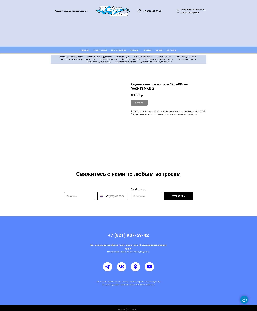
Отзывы (148, 50)
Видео (159, 50)
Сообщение (138, 189)
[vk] (121, 266)
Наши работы (100, 50)
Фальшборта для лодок (131, 59)
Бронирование (118, 50)
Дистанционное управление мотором (158, 59)
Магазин (134, 50)
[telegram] (107, 266)
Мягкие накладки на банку (186, 57)
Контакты (171, 50)
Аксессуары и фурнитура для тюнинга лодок (78, 59)
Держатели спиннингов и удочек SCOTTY (156, 62)
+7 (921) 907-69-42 (128, 235)
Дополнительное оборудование (99, 57)
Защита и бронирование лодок (71, 57)
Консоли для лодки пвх (187, 59)
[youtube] (149, 266)
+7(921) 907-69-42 (152, 11)
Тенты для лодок (122, 57)
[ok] (135, 266)
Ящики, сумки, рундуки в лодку (99, 62)
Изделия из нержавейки (143, 57)
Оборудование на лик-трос (125, 62)
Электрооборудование (108, 59)
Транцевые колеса (164, 57)
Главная (85, 50)
